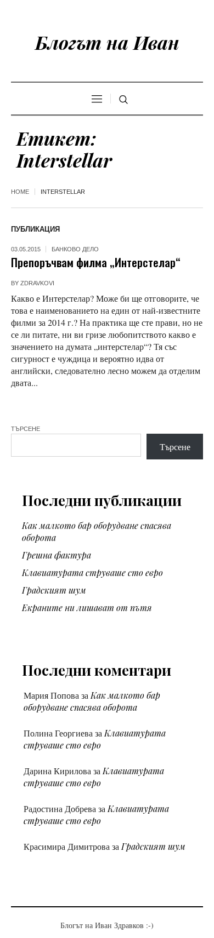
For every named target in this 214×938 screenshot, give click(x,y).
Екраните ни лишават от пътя (87, 607)
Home (20, 191)
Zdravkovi (37, 283)
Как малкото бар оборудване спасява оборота (92, 701)
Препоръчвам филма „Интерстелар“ (96, 262)
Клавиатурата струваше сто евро (92, 572)
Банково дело (75, 249)
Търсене (25, 428)
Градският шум (54, 590)
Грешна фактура (56, 555)
